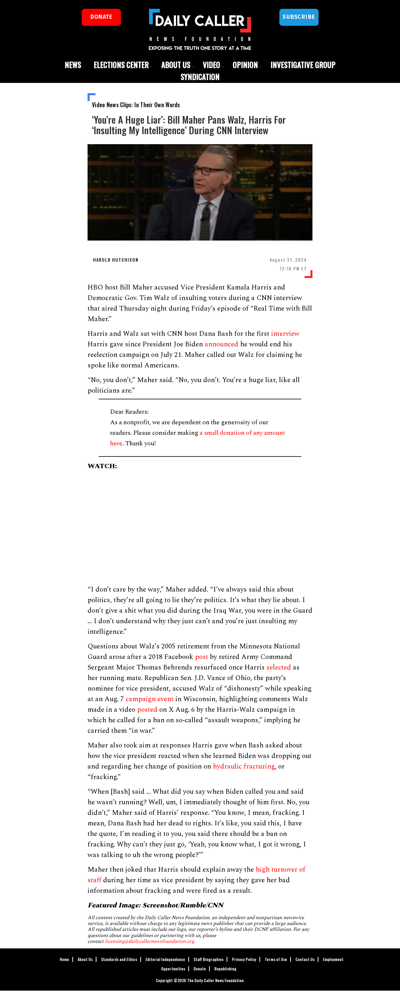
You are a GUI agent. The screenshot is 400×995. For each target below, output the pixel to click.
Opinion (245, 64)
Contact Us (304, 959)
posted (147, 709)
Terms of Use (276, 959)
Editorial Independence (165, 959)
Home (64, 959)
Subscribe (299, 17)
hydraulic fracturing (244, 766)
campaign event (150, 699)
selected (278, 667)
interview (285, 333)
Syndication (200, 76)
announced (221, 344)
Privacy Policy (244, 959)
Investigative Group (303, 64)
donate (101, 17)
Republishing (225, 968)
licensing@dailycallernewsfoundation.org (149, 941)
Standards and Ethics (119, 959)
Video (211, 64)
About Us (175, 64)
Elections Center (121, 64)
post (201, 657)
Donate (200, 968)
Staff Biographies (208, 959)
